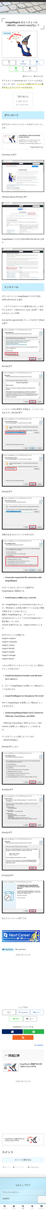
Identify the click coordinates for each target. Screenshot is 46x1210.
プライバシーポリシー (11, 1192)
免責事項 (6, 1199)
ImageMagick (8, 949)
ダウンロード (23, 101)
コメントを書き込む (23, 1160)
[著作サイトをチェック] (12, 1031)
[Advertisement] (23, 979)
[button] (30, 69)
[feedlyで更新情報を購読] (33, 1031)
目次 (20, 96)
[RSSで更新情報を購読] (23, 1037)
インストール (23, 105)
